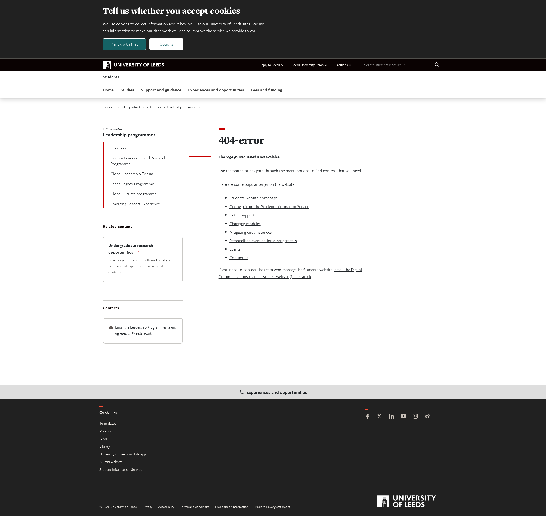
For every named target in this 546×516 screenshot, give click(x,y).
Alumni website (110, 461)
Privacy (147, 506)
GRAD (103, 438)
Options (166, 44)
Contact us (238, 257)
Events (235, 249)
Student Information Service (120, 469)
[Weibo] (427, 417)
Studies (127, 90)
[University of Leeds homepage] (133, 65)
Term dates (107, 423)
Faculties (341, 64)
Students (111, 77)
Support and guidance (161, 90)
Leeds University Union (308, 64)
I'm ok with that (124, 44)
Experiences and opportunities (216, 90)
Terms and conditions (194, 506)
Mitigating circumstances (250, 232)
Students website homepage (253, 198)
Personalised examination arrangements (263, 240)
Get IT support (242, 215)
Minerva (105, 431)
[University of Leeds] (412, 501)
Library (104, 446)
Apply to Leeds (270, 64)
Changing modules (245, 223)
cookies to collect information (142, 24)
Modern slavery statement (272, 506)
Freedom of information (231, 506)
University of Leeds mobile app (122, 454)
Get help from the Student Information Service (269, 206)
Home (108, 90)
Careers (155, 106)
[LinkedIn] (391, 417)
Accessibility (166, 506)
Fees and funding (266, 90)
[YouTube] (403, 417)
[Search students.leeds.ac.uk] (437, 65)
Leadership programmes (183, 106)
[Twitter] (379, 417)
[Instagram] (415, 417)
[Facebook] (367, 417)
